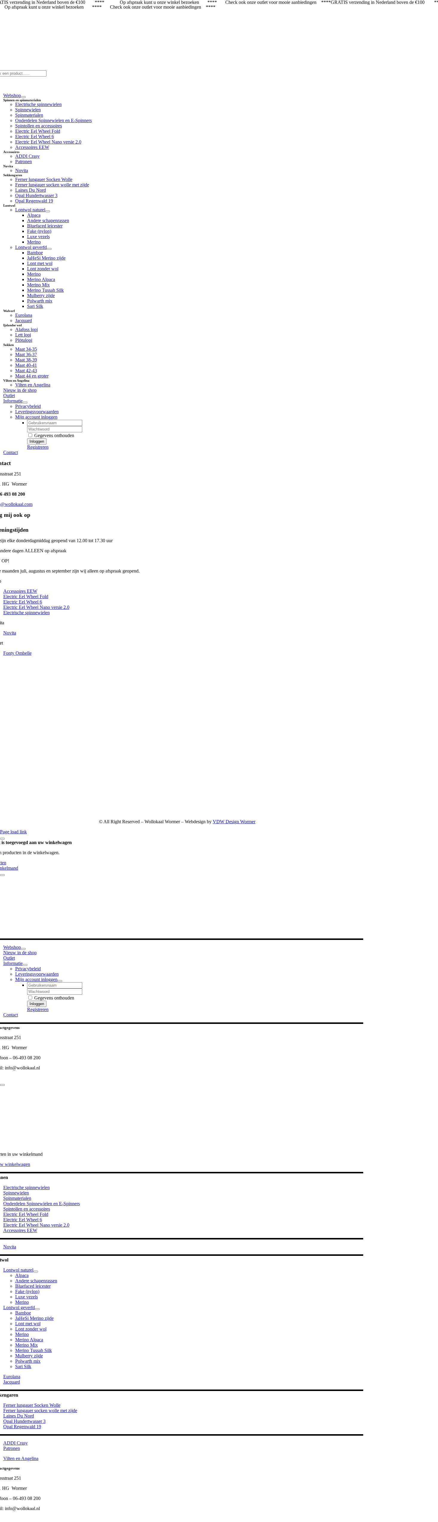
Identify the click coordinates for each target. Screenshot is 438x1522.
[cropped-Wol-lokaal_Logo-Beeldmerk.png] (287, 811)
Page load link (13, 831)
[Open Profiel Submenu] (60, 981)
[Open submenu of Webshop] (23, 97)
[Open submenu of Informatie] (25, 402)
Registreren (38, 447)
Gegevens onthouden (53, 435)
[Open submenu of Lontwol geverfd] (49, 249)
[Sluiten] (2, 839)
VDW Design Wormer (234, 821)
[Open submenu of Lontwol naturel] (47, 211)
